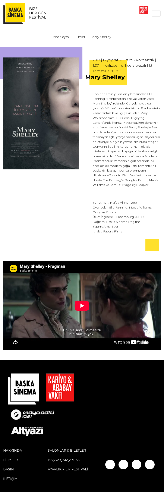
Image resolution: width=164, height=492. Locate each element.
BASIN (8, 469)
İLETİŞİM (10, 479)
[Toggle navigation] (156, 13)
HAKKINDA (12, 450)
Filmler (80, 37)
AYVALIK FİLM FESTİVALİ (68, 469)
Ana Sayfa (61, 37)
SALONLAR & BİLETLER (67, 450)
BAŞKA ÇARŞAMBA (64, 460)
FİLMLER (10, 460)
